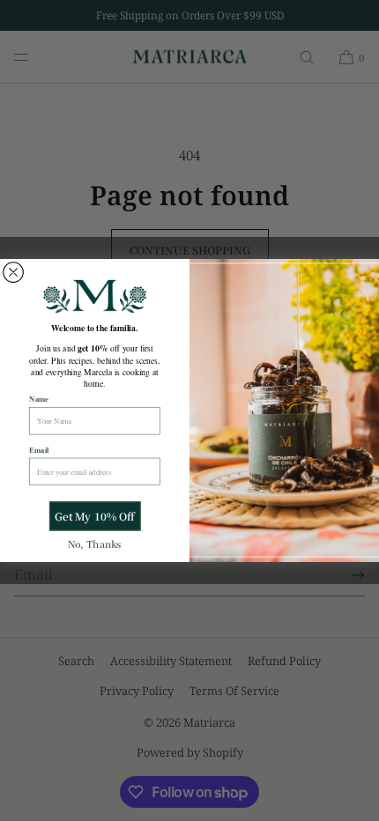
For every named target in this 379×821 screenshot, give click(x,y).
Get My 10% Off (95, 515)
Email (38, 449)
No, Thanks (95, 544)
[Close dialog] (13, 272)
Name (38, 399)
